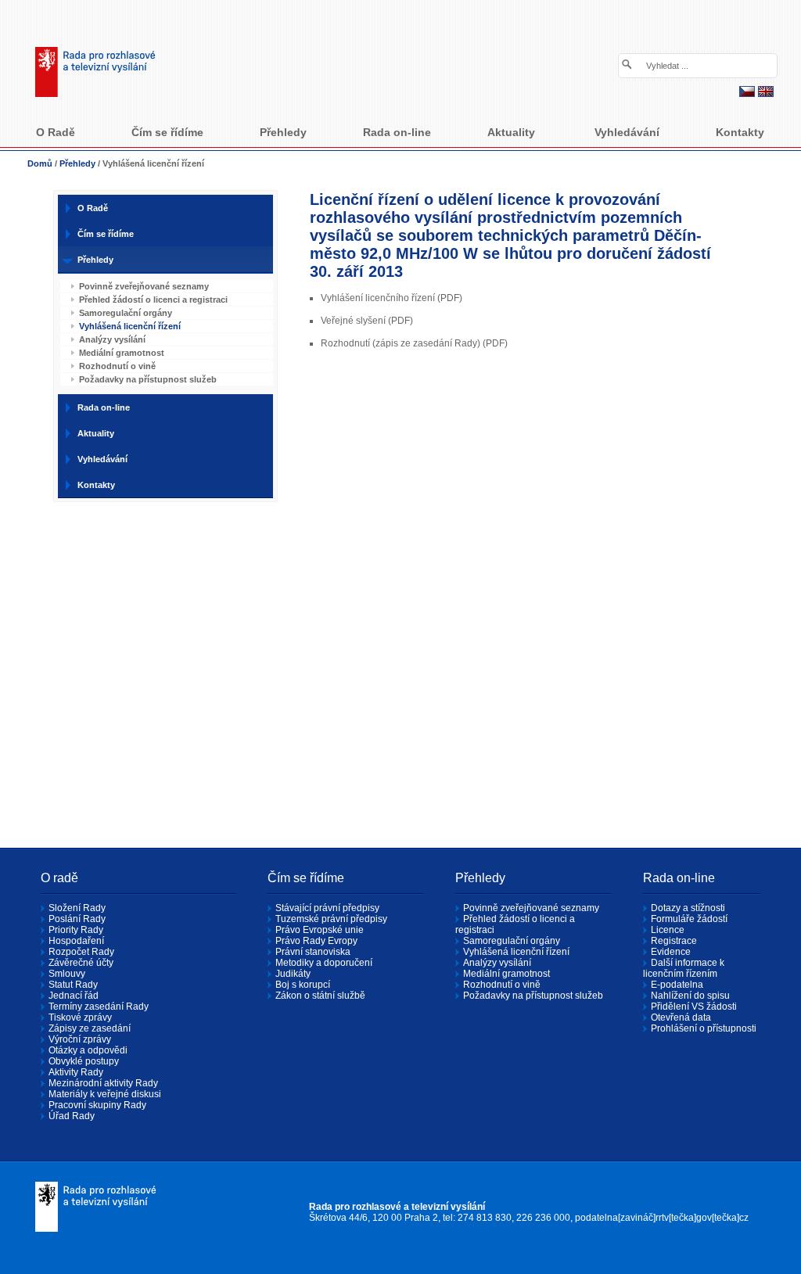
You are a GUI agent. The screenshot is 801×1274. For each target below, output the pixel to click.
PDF (449, 297)
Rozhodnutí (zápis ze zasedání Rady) (400, 343)
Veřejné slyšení (353, 320)
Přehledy (77, 163)
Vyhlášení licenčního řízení (378, 297)
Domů (39, 163)
